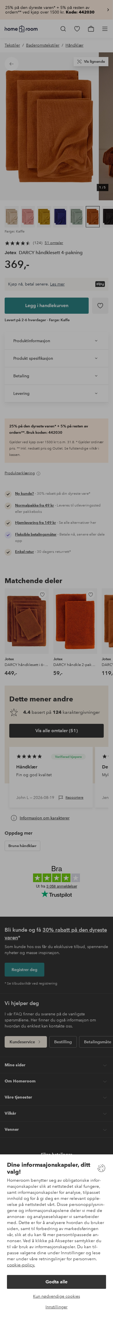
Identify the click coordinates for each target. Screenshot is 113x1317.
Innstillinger (56, 1307)
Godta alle (56, 1281)
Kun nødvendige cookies (56, 1296)
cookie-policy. (21, 1264)
